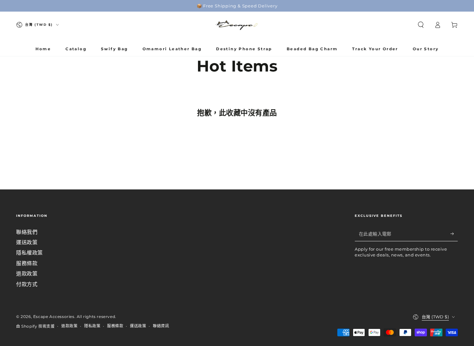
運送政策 (26, 242)
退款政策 (26, 274)
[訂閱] (454, 234)
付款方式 (26, 284)
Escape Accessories (53, 316)
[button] (420, 25)
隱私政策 (92, 325)
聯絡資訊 (161, 325)
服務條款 (26, 263)
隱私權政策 (29, 253)
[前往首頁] (237, 25)
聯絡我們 (26, 232)
